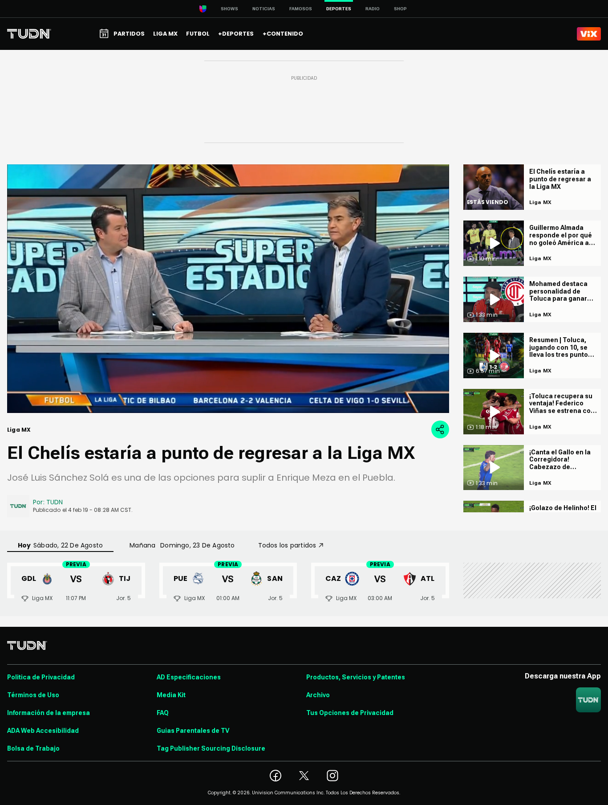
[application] (228, 288)
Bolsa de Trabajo (33, 748)
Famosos (300, 8)
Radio (372, 8)
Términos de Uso (33, 695)
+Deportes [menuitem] (236, 33)
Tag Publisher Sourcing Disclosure (211, 748)
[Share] (440, 429)
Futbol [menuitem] (198, 33)
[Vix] (589, 34)
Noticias (263, 8)
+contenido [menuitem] (283, 33)
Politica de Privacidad (41, 677)
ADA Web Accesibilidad (43, 730)
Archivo (318, 695)
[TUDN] (29, 34)
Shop (400, 8)
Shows (229, 8)
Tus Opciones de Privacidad (349, 712)
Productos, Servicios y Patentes (355, 677)
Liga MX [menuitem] (165, 33)
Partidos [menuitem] (129, 33)
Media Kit (171, 695)
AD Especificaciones (189, 677)
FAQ (163, 712)
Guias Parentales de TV (193, 730)
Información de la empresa (48, 712)
